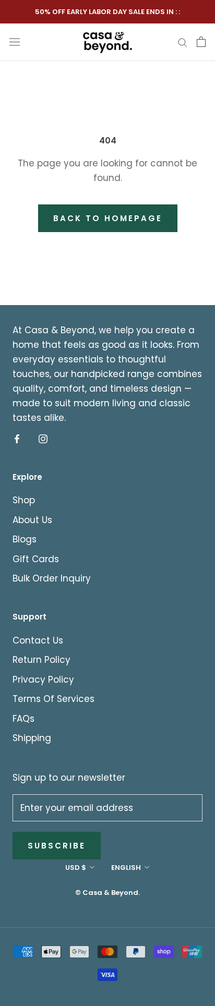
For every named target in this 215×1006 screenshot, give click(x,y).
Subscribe (57, 845)
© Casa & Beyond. (107, 893)
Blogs (25, 539)
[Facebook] (17, 438)
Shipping (32, 738)
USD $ (75, 867)
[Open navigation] (14, 41)
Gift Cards (36, 559)
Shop (24, 500)
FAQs (23, 718)
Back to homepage (107, 218)
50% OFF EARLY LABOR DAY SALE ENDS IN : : (107, 12)
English (126, 867)
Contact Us (38, 640)
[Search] (182, 41)
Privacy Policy (43, 679)
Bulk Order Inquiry (52, 578)
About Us (32, 520)
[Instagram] (43, 438)
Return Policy (41, 659)
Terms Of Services (53, 699)
